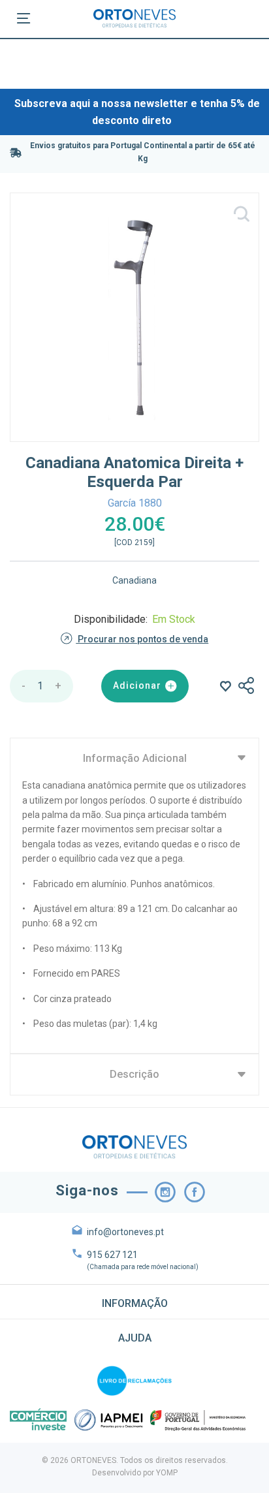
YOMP (167, 1472)
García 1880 (135, 503)
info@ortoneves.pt (125, 1232)
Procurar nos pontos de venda (142, 639)
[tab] (134, 1302)
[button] (134, 1302)
